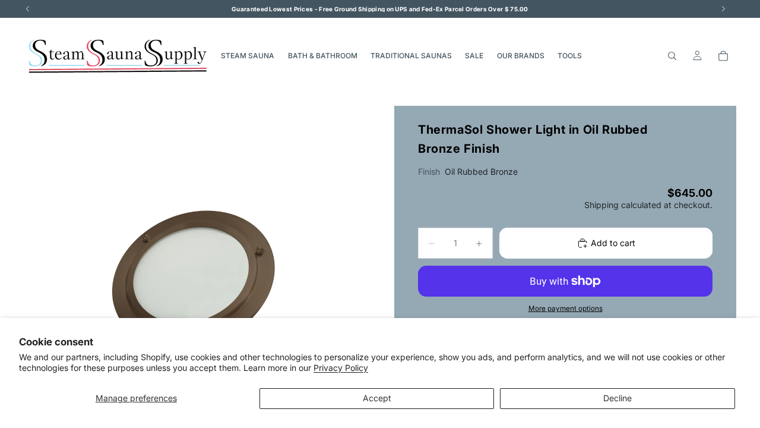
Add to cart (613, 243)
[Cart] (723, 56)
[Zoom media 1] (194, 277)
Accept (377, 398)
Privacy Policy (341, 368)
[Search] (672, 56)
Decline (617, 398)
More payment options (565, 308)
